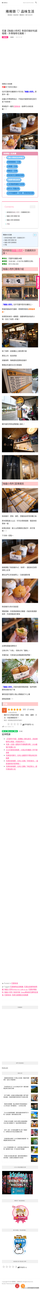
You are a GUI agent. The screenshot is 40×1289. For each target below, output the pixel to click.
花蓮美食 (5, 37)
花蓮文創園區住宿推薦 (20, 995)
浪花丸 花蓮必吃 (13, 188)
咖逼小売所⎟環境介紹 (10, 240)
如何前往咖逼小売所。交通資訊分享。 (15, 238)
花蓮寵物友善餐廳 (16, 987)
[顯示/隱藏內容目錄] (34, 235)
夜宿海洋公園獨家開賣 (15, 175)
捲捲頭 (12, 37)
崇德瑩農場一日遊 (13, 162)
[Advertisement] (20, 61)
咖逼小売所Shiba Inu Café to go (16, 989)
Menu (6, 3)
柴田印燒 (16, 992)
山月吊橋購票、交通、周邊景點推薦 (20, 193)
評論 (8, 224)
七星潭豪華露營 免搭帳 (15, 184)
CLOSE (32, 206)
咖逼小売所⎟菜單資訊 (10, 242)
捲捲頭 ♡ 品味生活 (20, 11)
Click (38, 282)
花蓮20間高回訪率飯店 (15, 157)
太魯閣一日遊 (12, 166)
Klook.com (5, 1068)
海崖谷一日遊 (12, 171)
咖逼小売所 (15, 212)
